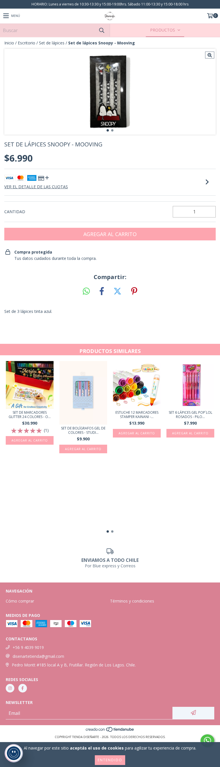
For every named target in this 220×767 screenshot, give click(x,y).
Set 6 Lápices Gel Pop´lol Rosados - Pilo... (190, 414)
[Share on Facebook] (101, 291)
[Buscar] (101, 30)
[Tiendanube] (110, 731)
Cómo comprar (20, 601)
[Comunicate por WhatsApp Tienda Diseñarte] (207, 740)
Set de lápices (51, 43)
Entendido (110, 760)
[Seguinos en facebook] (22, 688)
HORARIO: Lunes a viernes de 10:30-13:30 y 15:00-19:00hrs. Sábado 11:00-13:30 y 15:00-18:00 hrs (110, 4)
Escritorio (26, 43)
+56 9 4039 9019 (28, 647)
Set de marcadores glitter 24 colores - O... (30, 414)
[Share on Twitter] (117, 291)
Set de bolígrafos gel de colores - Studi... (83, 430)
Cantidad (14, 211)
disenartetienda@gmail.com (38, 656)
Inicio (9, 43)
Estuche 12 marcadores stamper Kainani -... (136, 414)
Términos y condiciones (132, 601)
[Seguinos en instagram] (10, 688)
